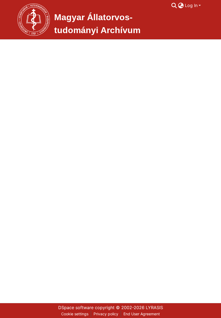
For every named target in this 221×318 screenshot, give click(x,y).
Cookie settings (74, 314)
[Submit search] (174, 5)
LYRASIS (154, 307)
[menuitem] (181, 5)
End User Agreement (141, 314)
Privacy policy (106, 314)
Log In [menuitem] (191, 5)
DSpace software (76, 307)
